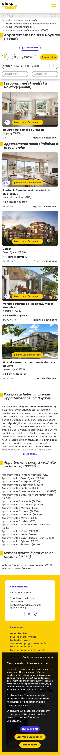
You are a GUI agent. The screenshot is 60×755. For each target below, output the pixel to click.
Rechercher (49, 57)
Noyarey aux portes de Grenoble (23, 130)
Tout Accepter (30, 744)
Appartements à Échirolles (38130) (21, 544)
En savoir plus (30, 728)
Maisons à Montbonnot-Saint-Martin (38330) (27, 565)
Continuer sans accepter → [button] (38, 657)
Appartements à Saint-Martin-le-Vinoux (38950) (29, 491)
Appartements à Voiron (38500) (20, 531)
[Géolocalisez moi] (5, 57)
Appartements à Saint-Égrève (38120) (23, 478)
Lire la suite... (30, 453)
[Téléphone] (7, 122)
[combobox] (30, 66)
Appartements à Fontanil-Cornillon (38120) (25, 474)
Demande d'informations (28, 122)
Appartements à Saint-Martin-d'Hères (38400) (28, 538)
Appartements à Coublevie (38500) (22, 514)
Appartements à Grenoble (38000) (21, 501)
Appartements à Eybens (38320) (20, 541)
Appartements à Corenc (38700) (20, 511)
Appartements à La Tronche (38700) (22, 504)
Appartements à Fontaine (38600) (21, 488)
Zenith (7, 249)
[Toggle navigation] (54, 6)
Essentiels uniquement (30, 736)
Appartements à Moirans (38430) (20, 508)
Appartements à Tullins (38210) (19, 521)
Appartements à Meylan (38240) (20, 518)
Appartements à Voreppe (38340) (21, 481)
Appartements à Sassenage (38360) (22, 484)
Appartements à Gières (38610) (19, 534)
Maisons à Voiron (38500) (16, 568)
